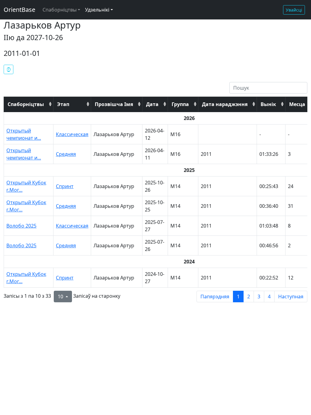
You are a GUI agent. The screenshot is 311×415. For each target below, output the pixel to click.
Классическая (72, 134)
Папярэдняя (214, 296)
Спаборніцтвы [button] (60, 9)
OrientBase (19, 9)
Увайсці (294, 10)
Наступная (290, 296)
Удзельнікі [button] (97, 9)
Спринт (64, 186)
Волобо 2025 (21, 225)
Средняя (66, 154)
